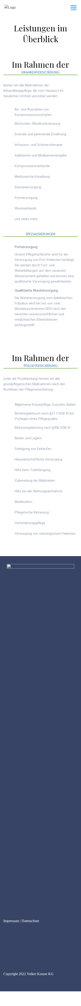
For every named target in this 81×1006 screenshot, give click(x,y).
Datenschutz (30, 921)
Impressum (11, 921)
